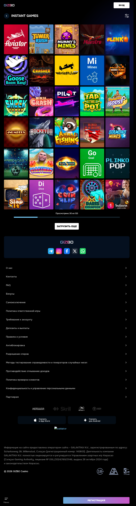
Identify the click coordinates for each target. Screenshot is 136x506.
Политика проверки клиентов (22, 379)
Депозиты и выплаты (17, 328)
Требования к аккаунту (19, 319)
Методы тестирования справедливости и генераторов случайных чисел (46, 362)
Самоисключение (16, 302)
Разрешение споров (17, 353)
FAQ (8, 285)
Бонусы (10, 293)
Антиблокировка (15, 345)
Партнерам (12, 396)
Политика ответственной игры (23, 310)
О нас (9, 267)
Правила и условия (17, 336)
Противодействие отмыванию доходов (27, 371)
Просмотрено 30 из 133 (67, 213)
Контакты (11, 276)
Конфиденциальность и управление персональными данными (40, 388)
